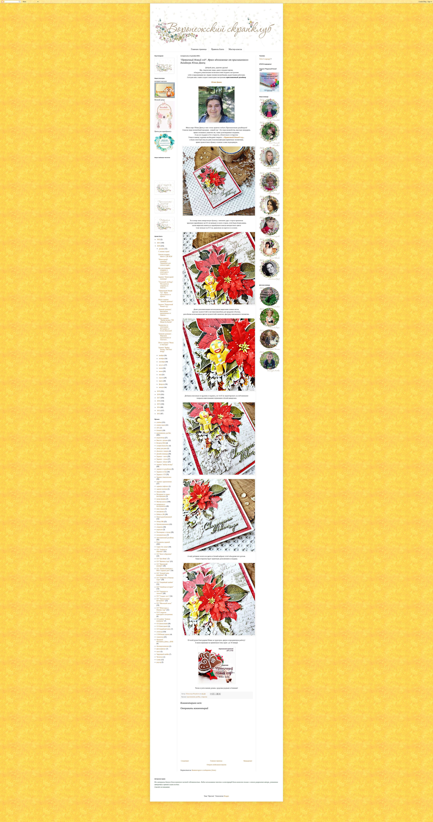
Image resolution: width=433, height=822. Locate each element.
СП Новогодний (162, 626)
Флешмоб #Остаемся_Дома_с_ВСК (165, 640)
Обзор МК (160, 521)
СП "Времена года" (163, 561)
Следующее (185, 761)
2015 (159, 404)
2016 (159, 401)
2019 (159, 391)
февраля (162, 384)
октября (162, 358)
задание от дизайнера (164, 469)
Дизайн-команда (162, 454)
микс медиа (160, 509)
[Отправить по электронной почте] (211, 694)
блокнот (159, 430)
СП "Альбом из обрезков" (162, 550)
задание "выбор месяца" (165, 464)
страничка (160, 637)
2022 (159, 239)
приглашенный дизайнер (165, 538)
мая (160, 374)
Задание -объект (162, 462)
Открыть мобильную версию (216, 765)
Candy (159, 660)
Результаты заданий (163, 542)
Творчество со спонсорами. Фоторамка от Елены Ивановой (165, 328)
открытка (204, 697)
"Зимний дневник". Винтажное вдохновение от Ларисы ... (165, 312)
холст (158, 651)
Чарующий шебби (163, 654)
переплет (160, 529)
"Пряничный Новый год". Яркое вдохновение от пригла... (165, 293)
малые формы (161, 499)
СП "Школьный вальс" (164, 603)
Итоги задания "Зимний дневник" (165, 300)
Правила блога (217, 49)
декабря (162, 249)
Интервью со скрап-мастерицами (163, 495)
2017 (159, 398)
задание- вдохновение (164, 482)
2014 (159, 407)
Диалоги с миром (162, 451)
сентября (162, 362)
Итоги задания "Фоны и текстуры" (165, 343)
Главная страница (198, 49)
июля (161, 368)
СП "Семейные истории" (165, 587)
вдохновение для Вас (193, 697)
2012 (159, 413)
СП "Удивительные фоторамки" (163, 600)
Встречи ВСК (161, 443)
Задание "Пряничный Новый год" (165, 305)
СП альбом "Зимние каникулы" (163, 620)
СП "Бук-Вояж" (162, 559)
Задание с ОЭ (161, 474)
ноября (161, 355)
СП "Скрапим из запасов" (162, 592)
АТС (158, 428)
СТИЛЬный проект (163, 634)
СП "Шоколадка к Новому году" (163, 609)
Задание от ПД (162, 472)
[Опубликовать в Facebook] (217, 694)
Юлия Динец (216, 82)
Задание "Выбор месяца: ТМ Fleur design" (165, 349)
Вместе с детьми (162, 440)
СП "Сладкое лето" (163, 596)
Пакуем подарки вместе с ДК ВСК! (165, 255)
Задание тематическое (164, 477)
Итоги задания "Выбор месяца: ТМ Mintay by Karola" (166, 320)
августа (161, 365)
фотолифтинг (161, 649)
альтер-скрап (161, 425)
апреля (161, 378)
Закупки (159, 492)
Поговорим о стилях (163, 532)
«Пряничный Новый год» (233, 137)
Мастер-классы (235, 49)
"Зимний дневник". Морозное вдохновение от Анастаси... (165, 336)
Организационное (163, 524)
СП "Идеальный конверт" (162, 565)
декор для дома (162, 448)
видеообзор (160, 438)
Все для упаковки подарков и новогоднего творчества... (164, 271)
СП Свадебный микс (163, 629)
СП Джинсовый (162, 623)
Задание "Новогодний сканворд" (165, 278)
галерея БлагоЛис (162, 446)
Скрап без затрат (162, 547)
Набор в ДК (161, 514)
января (161, 387)
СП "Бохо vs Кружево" (164, 554)
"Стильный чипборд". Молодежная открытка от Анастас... (165, 284)
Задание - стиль (162, 459)
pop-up (159, 662)
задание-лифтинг (162, 486)
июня (161, 371)
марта (161, 381)
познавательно (161, 535)
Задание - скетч (162, 456)
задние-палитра (162, 489)
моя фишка (160, 511)
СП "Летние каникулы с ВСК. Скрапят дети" (165, 569)
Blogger (226, 796)
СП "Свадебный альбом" (165, 582)
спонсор (159, 632)
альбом (159, 422)
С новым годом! (163, 251)
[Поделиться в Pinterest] (220, 694)
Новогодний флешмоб (164, 517)
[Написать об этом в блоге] (213, 694)
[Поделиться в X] (215, 694)
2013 (159, 410)
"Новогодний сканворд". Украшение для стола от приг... (164, 262)
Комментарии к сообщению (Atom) (204, 770)
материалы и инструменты (161, 505)
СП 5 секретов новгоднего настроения (164, 613)
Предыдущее (247, 761)
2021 (159, 243)
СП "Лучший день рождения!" (163, 574)
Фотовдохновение (163, 646)
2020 (159, 246)
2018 (159, 394)
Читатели (160, 657)
